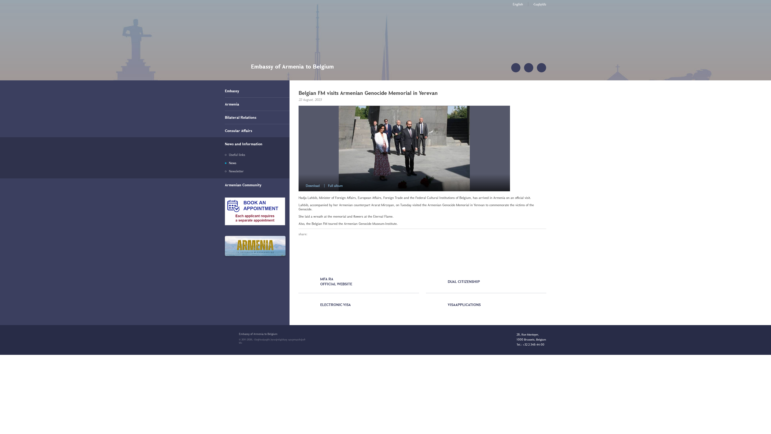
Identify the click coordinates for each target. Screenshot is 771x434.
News (232, 163)
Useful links (237, 155)
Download (313, 185)
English (518, 4)
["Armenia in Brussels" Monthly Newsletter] (255, 246)
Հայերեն (539, 4)
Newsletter (236, 171)
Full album (335, 185)
